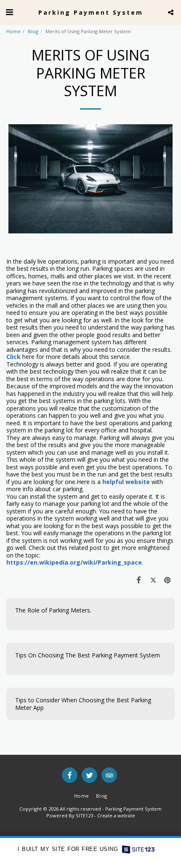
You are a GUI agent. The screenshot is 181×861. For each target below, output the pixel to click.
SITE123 (84, 815)
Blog (33, 31)
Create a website (116, 815)
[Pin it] (167, 580)
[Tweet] (153, 580)
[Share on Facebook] (138, 580)
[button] (9, 12)
